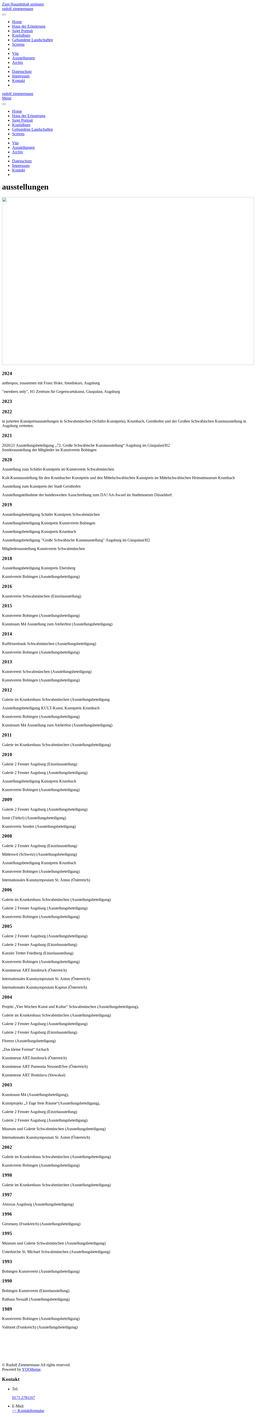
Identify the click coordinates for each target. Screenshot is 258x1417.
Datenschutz (22, 71)
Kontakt (18, 80)
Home (17, 22)
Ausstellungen (23, 58)
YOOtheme (31, 1369)
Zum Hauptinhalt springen (23, 4)
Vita (15, 53)
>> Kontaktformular (28, 1410)
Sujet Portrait (22, 31)
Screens (18, 44)
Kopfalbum (21, 35)
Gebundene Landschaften (32, 40)
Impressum (20, 76)
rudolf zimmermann (17, 9)
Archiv (17, 62)
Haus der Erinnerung (28, 26)
